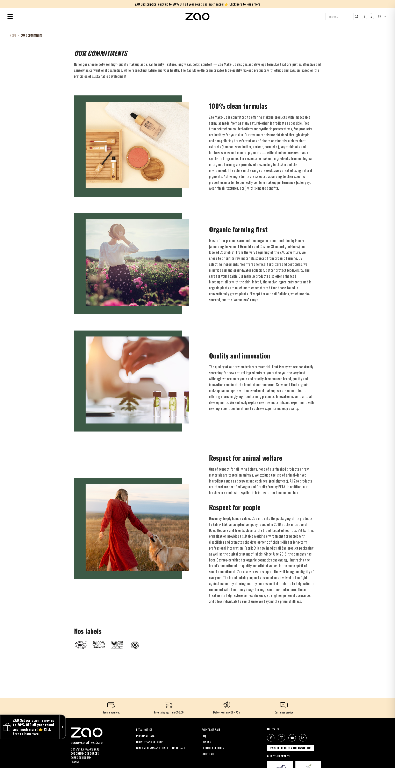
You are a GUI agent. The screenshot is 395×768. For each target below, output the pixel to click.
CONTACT (207, 742)
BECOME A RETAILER (213, 748)
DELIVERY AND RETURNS (149, 742)
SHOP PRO (208, 754)
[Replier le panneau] (62, 727)
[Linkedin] (303, 737)
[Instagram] (281, 737)
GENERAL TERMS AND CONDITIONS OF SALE (160, 748)
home (13, 35)
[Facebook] (270, 737)
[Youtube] (292, 737)
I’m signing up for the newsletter (290, 748)
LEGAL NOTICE (144, 729)
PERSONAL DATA (145, 736)
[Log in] (364, 16)
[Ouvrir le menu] (10, 16)
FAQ (204, 736)
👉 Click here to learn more (242, 4)
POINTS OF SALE (211, 729)
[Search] (356, 16)
